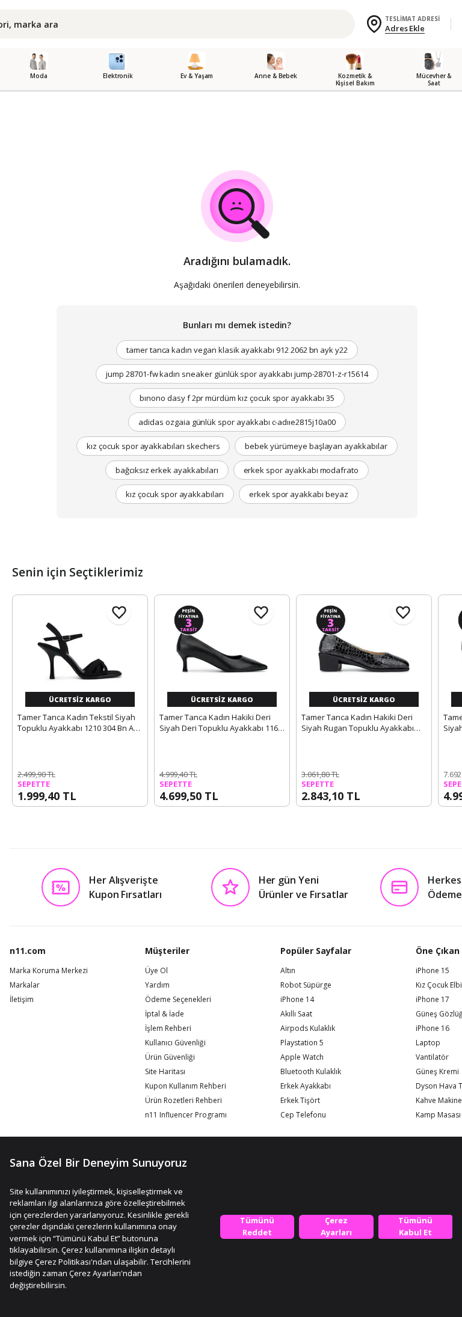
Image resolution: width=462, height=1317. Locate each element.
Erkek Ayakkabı (305, 1086)
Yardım (157, 985)
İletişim (22, 999)
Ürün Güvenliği (170, 1057)
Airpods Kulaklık (307, 1028)
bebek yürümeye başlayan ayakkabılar (316, 446)
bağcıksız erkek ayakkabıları (167, 470)
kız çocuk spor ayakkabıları (175, 494)
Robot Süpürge (305, 985)
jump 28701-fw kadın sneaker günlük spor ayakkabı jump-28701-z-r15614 (237, 373)
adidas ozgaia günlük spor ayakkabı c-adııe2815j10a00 (236, 422)
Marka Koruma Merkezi (49, 971)
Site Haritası (165, 1072)
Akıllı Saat (296, 1014)
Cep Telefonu (303, 1115)
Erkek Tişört (300, 1100)
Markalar (25, 985)
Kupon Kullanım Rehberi (185, 1086)
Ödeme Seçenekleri (178, 999)
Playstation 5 (302, 1043)
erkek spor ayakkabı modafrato (301, 470)
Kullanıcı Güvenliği (175, 1043)
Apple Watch (302, 1057)
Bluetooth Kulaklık (310, 1072)
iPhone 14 (297, 999)
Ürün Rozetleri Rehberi (183, 1100)
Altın (287, 971)
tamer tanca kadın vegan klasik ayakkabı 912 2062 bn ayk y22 (237, 349)
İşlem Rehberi (168, 1028)
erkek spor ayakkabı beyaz (298, 494)
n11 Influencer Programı (186, 1115)
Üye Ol (156, 971)
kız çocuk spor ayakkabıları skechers (153, 446)
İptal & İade (164, 1014)
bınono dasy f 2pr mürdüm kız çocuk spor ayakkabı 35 (237, 398)
